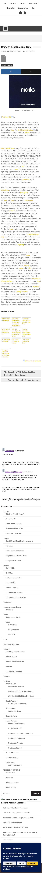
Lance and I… (11, 583)
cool (16, 169)
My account (33, 3)
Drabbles (9, 573)
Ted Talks (11, 634)
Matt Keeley (30, 51)
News (5, 639)
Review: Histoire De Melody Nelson (23, 380)
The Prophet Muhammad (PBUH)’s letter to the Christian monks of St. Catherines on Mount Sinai (5, 353)
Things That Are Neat (13, 561)
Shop (33, 8)
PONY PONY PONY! (15, 765)
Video (8, 622)
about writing (11, 787)
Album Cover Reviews (16, 723)
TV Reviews (10, 763)
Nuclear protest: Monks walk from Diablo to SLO (6, 331)
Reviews (6, 681)
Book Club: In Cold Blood (12, 823)
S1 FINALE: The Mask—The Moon (15, 808)
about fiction (10, 773)
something (25, 179)
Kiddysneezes (13, 630)
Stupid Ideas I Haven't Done (16, 556)
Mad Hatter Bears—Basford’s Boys (16, 827)
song (28, 255)
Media (5, 615)
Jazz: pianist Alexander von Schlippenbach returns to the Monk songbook (16, 322)
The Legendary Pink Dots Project (20, 733)
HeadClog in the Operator (15, 652)
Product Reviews (12, 753)
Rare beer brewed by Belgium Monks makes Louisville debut (26, 332)
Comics (6, 511)
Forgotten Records (15, 728)
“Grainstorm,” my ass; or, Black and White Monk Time (26, 321)
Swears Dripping (12, 588)
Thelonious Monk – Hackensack (6, 319)
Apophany (9, 610)
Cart (4, 3)
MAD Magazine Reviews (17, 704)
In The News (12, 625)
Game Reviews (11, 716)
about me (9, 778)
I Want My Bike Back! (14, 533)
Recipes (6, 676)
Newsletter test (23, 8)
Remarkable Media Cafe (15, 662)
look (5, 200)
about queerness (12, 782)
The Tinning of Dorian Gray (16, 597)
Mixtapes (9, 546)
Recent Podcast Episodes (13, 802)
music (21, 268)
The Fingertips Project (14, 592)
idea (12, 200)
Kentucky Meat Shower (12, 607)
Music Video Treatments (15, 551)
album (27, 133)
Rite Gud (9, 666)
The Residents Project (16, 738)
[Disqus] (21, 415)
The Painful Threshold (14, 671)
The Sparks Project (15, 743)
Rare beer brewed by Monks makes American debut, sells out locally (16, 332)
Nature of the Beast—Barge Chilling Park (18, 818)
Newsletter (10, 8)
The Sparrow (7, 840)
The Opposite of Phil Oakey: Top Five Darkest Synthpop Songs (19, 373)
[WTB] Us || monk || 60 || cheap (6, 340)
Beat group (24, 193)
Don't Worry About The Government (19, 541)
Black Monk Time (7, 148)
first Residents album (25, 130)
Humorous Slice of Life (14, 529)
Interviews (7, 602)
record (11, 211)
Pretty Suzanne (21, 292)
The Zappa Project (15, 748)
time (12, 130)
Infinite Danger (11, 657)
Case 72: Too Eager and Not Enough (15, 341)
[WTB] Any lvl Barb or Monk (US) (25, 341)
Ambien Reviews (14, 711)
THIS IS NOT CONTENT (11, 770)
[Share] (11, 71)
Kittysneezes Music (13, 617)
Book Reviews (11, 684)
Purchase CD (6, 117)
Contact (22, 3)
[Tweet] (31, 71)
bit (23, 166)
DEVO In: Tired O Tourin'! (15, 514)
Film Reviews (11, 708)
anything (21, 245)
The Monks (29, 200)
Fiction (6, 565)
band (11, 229)
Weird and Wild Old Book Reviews (21, 696)
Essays (6, 538)
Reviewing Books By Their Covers (20, 691)
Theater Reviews (12, 758)
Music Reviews (7, 65)
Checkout (13, 3)
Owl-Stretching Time (11, 644)
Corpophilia (10, 568)
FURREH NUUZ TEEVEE (14, 524)
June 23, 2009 (15, 51)
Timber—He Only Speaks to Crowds (16, 813)
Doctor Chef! (10, 519)
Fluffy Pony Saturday (14, 578)
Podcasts (6, 649)
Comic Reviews (11, 701)
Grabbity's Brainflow (16, 686)
